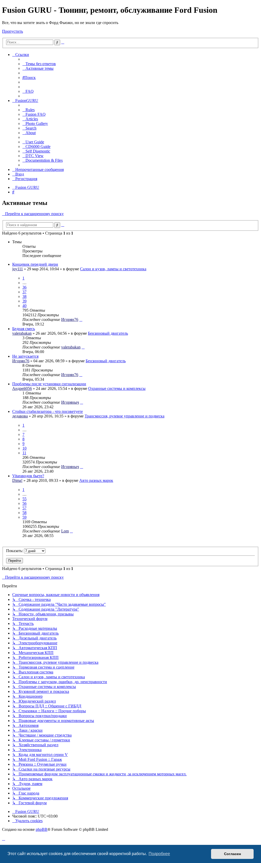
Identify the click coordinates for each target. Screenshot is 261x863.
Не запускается (25, 356)
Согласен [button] (232, 854)
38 (24, 296)
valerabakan (22, 333)
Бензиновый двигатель (108, 333)
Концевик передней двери (35, 264)
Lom (65, 531)
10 (24, 448)
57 (24, 508)
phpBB (41, 829)
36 (24, 287)
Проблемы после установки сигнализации (49, 384)
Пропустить (12, 31)
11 (24, 453)
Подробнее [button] (159, 854)
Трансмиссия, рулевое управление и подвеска (124, 416)
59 (24, 517)
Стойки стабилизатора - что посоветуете (47, 411)
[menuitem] (39, 64)
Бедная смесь (23, 328)
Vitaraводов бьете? (28, 476)
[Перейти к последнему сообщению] (80, 319)
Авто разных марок (96, 480)
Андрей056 (22, 388)
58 (24, 512)
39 (24, 301)
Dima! (17, 480)
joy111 (17, 269)
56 (24, 503)
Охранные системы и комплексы (117, 388)
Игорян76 (69, 319)
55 (24, 499)
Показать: (15, 551)
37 (24, 292)
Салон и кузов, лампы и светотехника (113, 269)
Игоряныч (70, 402)
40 (24, 306)
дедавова (20, 416)
